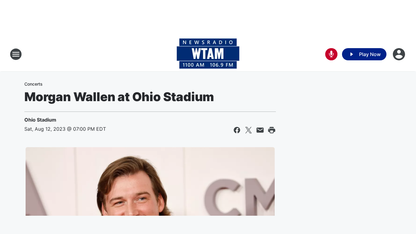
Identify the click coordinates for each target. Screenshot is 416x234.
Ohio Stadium (40, 120)
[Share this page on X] (248, 130)
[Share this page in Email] (260, 130)
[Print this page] (271, 130)
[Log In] (399, 54)
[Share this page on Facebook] (237, 130)
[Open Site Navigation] (16, 54)
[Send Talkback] (331, 54)
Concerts (33, 84)
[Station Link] (208, 54)
